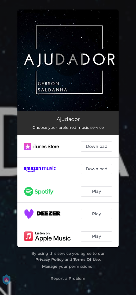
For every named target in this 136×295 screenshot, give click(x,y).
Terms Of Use (86, 259)
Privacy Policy (49, 259)
